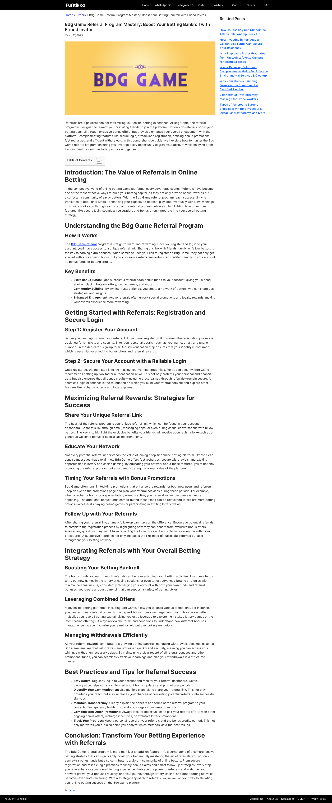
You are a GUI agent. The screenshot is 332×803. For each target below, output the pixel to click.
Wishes (218, 5)
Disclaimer (287, 798)
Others (251, 5)
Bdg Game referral (84, 244)
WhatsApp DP (163, 5)
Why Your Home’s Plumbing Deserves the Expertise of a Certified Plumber (239, 85)
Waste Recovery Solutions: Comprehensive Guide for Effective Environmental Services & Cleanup (244, 71)
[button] (266, 5)
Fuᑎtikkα (75, 5)
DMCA (301, 798)
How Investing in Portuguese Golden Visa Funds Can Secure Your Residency (241, 44)
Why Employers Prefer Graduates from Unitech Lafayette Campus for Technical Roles (242, 57)
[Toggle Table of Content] (97, 161)
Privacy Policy (317, 798)
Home (146, 5)
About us (272, 798)
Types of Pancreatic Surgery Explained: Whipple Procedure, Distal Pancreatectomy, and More (242, 109)
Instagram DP (185, 5)
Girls (201, 5)
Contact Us (256, 798)
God (234, 5)
